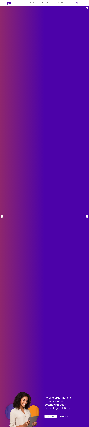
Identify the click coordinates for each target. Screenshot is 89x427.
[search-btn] (77, 3)
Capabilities (40, 3)
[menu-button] (81, 3)
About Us (32, 3)
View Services (50, 416)
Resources (70, 3)
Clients (49, 3)
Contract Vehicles (59, 3)
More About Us (64, 416)
